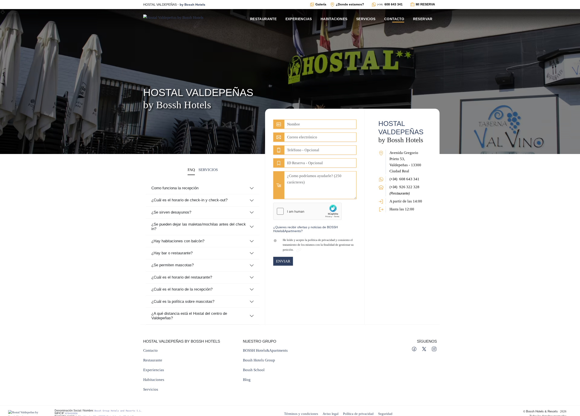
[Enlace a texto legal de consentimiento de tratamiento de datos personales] (299, 249)
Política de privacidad (358, 414)
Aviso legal (330, 414)
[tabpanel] (202, 249)
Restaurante (263, 19)
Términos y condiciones (301, 414)
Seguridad (385, 414)
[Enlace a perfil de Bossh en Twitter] (424, 348)
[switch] (277, 241)
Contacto (394, 19)
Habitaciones (334, 19)
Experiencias (298, 19)
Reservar (423, 19)
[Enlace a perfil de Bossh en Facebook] (414, 348)
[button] (314, 229)
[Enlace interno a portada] (173, 17)
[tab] (191, 170)
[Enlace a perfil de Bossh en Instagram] (434, 348)
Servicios (366, 19)
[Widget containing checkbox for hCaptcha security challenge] (307, 211)
